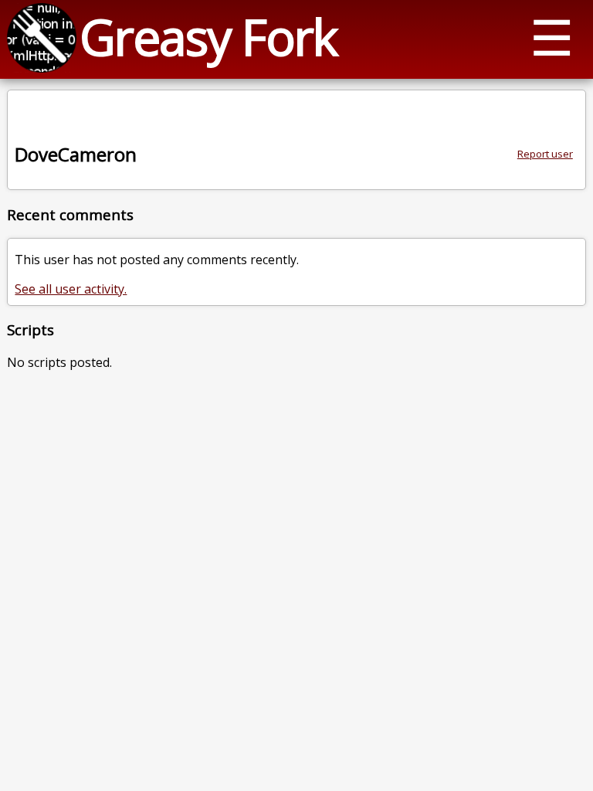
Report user (545, 154)
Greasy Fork (208, 36)
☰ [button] (552, 36)
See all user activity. (71, 288)
